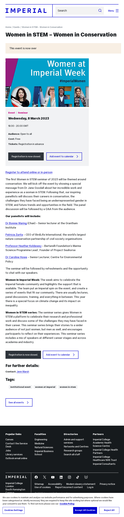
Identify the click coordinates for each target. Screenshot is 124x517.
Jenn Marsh (23, 371)
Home (8, 27)
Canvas (9, 439)
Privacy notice (107, 483)
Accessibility (55, 483)
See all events (16, 402)
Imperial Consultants (104, 463)
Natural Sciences (44, 447)
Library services (14, 454)
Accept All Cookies (85, 510)
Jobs (8, 450)
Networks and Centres (76, 446)
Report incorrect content (69, 487)
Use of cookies (43, 487)
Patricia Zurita (14, 234)
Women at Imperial (45, 387)
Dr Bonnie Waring (16, 223)
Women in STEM (68, 387)
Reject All (109, 510)
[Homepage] (29, 10)
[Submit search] (100, 11)
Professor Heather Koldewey (23, 246)
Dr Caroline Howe (16, 257)
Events (16, 27)
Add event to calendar (61, 156)
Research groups (73, 450)
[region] (62, 505)
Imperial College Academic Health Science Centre (102, 442)
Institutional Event (20, 387)
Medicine (39, 443)
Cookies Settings (13, 510)
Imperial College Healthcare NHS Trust (105, 458)
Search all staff (72, 454)
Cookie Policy (67, 504)
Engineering (41, 439)
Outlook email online (16, 458)
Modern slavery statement (80, 483)
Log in (90, 487)
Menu (111, 10)
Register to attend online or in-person (28, 172)
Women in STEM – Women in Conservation (42, 27)
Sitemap (39, 483)
